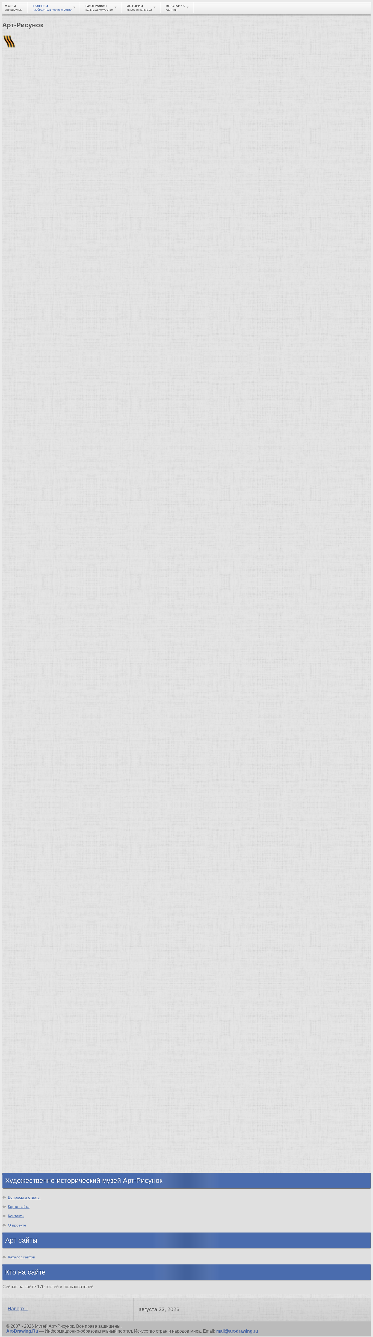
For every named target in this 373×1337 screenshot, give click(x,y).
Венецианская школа (36, 859)
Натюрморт (26, 1046)
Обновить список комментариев (37, 772)
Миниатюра (26, 1066)
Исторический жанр (35, 1061)
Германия (23, 1147)
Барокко (22, 921)
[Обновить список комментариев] (33, 474)
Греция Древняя (30, 1118)
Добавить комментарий (28, 777)
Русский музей (29, 824)
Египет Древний (31, 1113)
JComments (186, 782)
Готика (20, 950)
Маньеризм (25, 965)
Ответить (12, 767)
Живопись (24, 1012)
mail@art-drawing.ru (237, 1331)
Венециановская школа (39, 873)
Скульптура (26, 1022)
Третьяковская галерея (38, 814)
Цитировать (85, 767)
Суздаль (22, 1152)
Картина (22, 1071)
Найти (73, 71)
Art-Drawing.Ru (22, 1331)
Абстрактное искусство (39, 970)
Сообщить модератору (127, 767)
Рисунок (22, 1002)
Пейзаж (21, 1017)
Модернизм (26, 955)
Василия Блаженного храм (42, 878)
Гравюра (22, 1032)
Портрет (22, 1041)
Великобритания (31, 1162)
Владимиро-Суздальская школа (48, 819)
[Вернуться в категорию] (8, 133)
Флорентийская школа (38, 809)
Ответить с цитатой (47, 767)
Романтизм (25, 925)
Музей (12, 94)
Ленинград (25, 1128)
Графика (22, 1007)
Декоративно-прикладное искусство (53, 1027)
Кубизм (21, 960)
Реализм (22, 906)
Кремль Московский (35, 829)
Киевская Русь (29, 1103)
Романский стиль (32, 930)
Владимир (24, 1157)
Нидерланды (27, 1138)
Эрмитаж (23, 839)
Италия (21, 1123)
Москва (21, 1108)
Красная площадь (32, 849)
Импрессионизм (31, 935)
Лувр (18, 834)
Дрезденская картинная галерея (48, 844)
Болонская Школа (33, 868)
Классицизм (26, 916)
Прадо (20, 864)
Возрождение (28, 911)
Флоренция (12, 377)
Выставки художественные (43, 1036)
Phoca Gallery (356, 787)
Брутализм (25, 975)
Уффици (22, 854)
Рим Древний (28, 1098)
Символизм (26, 945)
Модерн (21, 940)
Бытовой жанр (29, 1051)
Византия (23, 1133)
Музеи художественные (39, 1056)
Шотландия (26, 1167)
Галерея (32, 377)
